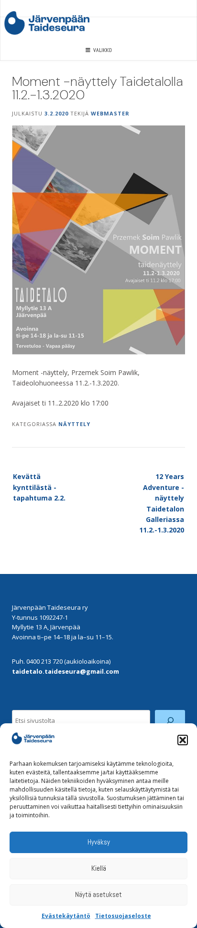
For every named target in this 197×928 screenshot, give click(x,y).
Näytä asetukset (98, 894)
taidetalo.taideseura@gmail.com (65, 671)
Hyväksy (99, 841)
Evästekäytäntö (66, 916)
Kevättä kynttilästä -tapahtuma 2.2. (39, 487)
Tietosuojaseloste (123, 916)
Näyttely (74, 424)
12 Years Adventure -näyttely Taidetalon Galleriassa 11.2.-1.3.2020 (161, 503)
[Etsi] (170, 720)
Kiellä (98, 868)
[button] (182, 740)
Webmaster (110, 113)
